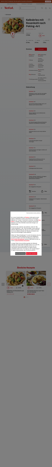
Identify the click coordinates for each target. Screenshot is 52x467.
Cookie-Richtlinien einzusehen (21, 240)
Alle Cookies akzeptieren (31, 253)
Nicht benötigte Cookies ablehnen (33, 212)
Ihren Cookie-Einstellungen (17, 239)
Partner (27, 217)
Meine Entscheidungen (20, 253)
